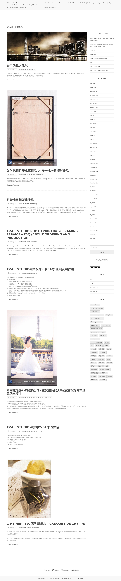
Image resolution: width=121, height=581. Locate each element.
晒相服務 (101, 362)
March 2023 (93, 135)
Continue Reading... (13, 80)
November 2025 (94, 99)
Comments (94, 287)
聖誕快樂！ (93, 54)
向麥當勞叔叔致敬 (95, 66)
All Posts (59, 3)
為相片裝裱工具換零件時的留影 (99, 70)
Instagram (66, 570)
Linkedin (76, 570)
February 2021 (93, 179)
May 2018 (92, 203)
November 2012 (94, 234)
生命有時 (92, 50)
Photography (31, 69)
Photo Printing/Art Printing (86, 3)
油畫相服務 (94, 369)
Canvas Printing (95, 305)
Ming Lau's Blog (13, 2)
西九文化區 (94, 379)
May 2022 (92, 159)
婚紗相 (109, 349)
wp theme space (78, 578)
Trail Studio (94, 335)
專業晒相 (102, 352)
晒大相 (93, 359)
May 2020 (92, 187)
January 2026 (93, 91)
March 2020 (93, 191)
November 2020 (94, 183)
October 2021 (93, 167)
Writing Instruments (50, 7)
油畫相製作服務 (104, 369)
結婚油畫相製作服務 (20, 200)
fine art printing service (97, 315)
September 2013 (94, 230)
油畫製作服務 (95, 373)
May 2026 (92, 83)
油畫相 (106, 366)
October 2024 (93, 123)
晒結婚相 (109, 362)
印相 (92, 345)
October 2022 (93, 143)
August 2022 (93, 151)
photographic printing (96, 322)
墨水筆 (106, 345)
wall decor (103, 335)
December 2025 (94, 95)
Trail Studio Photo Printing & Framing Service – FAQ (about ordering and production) (42, 234)
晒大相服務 (101, 359)
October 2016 (93, 219)
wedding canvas (95, 339)
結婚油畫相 (102, 376)
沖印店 (93, 366)
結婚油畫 (93, 376)
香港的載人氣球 (17, 65)
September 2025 (94, 107)
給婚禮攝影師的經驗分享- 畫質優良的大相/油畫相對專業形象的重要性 (46, 391)
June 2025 (92, 115)
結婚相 (110, 376)
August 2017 (93, 207)
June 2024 (92, 127)
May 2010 (92, 238)
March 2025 (93, 119)
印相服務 (99, 345)
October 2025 (93, 103)
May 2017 (92, 215)
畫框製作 (104, 373)
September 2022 (94, 147)
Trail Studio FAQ (70, 3)
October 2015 (93, 223)
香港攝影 (102, 379)
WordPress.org (93, 291)
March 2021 (93, 175)
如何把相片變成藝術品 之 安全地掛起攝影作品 (38, 170)
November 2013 (94, 226)
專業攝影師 (94, 352)
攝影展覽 (101, 356)
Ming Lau (108, 315)
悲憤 (91, 62)
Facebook (47, 570)
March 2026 (93, 87)
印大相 (107, 342)
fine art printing (95, 311)
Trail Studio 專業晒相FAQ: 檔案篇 (33, 427)
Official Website (49, 3)
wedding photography (96, 342)
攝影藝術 (109, 356)
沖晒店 (100, 366)
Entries (93, 283)
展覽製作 (93, 356)
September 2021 (94, 171)
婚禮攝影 (101, 349)
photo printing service (96, 328)
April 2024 (92, 131)
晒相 (108, 359)
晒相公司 (93, 362)
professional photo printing (98, 332)
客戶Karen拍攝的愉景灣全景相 (98, 58)
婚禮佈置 (93, 349)
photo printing (106, 325)
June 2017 (92, 211)
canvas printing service (97, 308)
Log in (91, 279)
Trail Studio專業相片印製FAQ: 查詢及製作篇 (40, 269)
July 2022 (92, 155)
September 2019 (94, 195)
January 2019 (93, 199)
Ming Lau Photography (104, 3)
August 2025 (93, 111)
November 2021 (94, 163)
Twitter (56, 570)
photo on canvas (95, 325)
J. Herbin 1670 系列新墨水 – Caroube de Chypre (46, 524)
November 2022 (94, 139)
